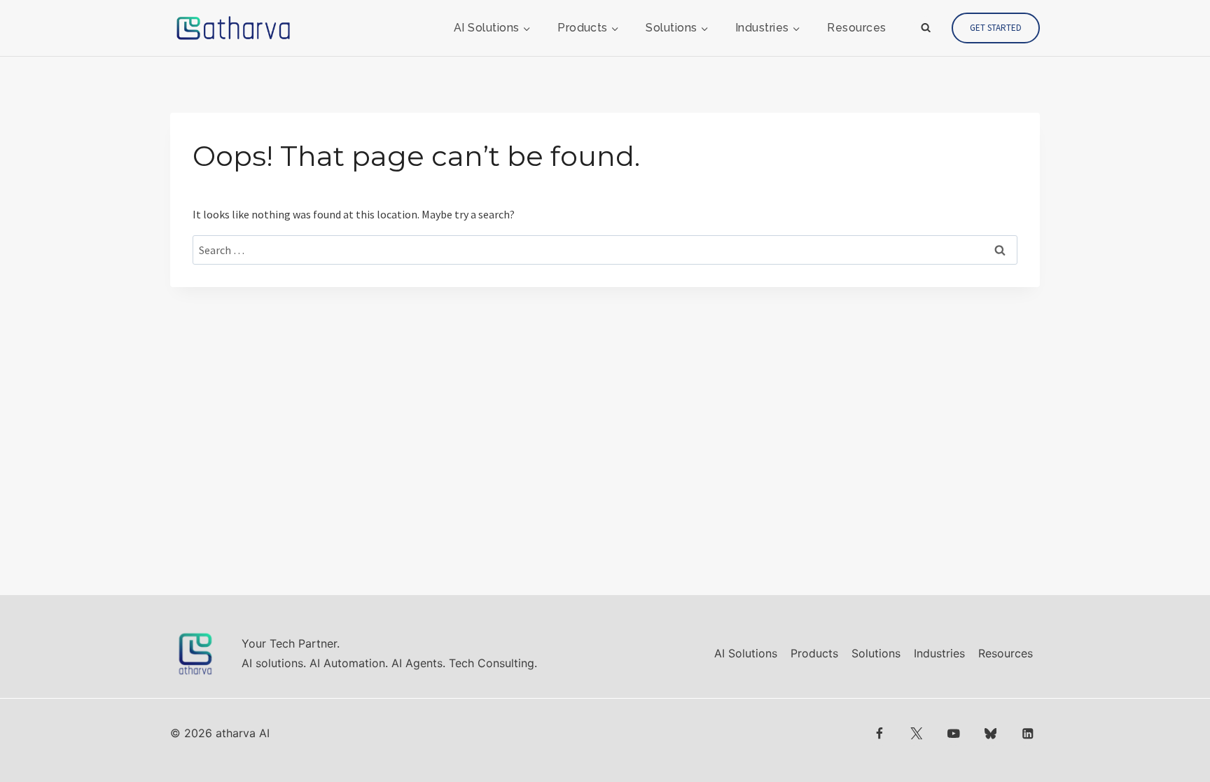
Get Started (996, 28)
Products (814, 653)
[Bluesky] (990, 733)
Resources (856, 27)
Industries (939, 653)
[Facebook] (880, 733)
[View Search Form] (926, 28)
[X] (916, 733)
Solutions (875, 653)
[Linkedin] (1027, 733)
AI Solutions (745, 653)
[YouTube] (953, 733)
